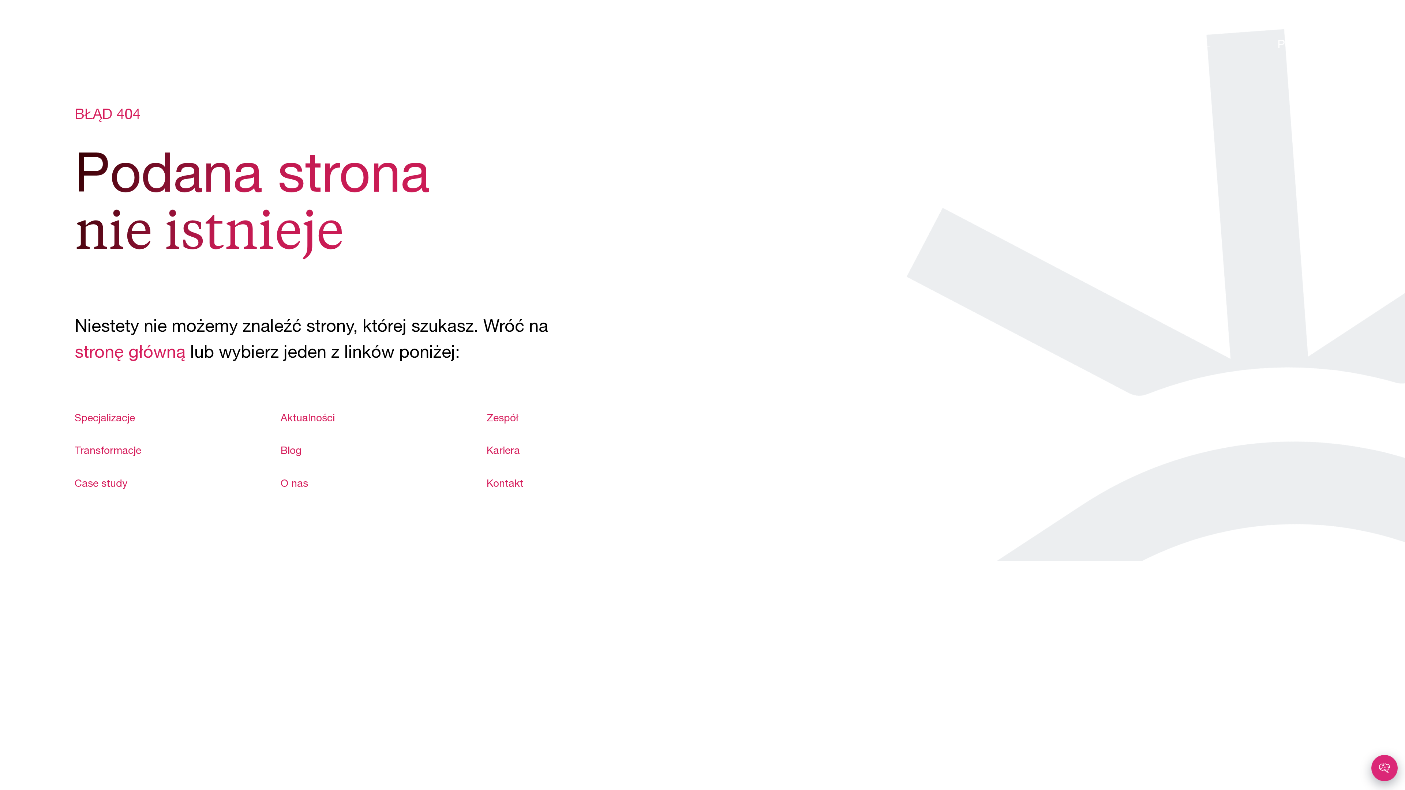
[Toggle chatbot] (1384, 768)
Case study (101, 484)
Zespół (502, 419)
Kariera (503, 452)
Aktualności (308, 419)
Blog (291, 452)
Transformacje (108, 452)
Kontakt (505, 484)
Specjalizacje (105, 419)
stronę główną (130, 354)
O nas (294, 484)
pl (1286, 46)
